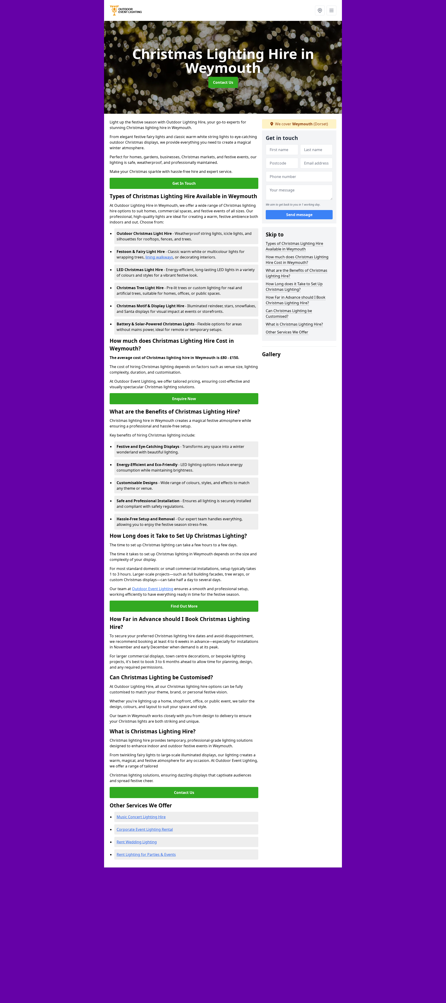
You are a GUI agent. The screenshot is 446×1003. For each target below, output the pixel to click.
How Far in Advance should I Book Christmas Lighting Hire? (295, 300)
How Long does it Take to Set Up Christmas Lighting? (294, 286)
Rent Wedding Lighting (137, 841)
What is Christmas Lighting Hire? (294, 324)
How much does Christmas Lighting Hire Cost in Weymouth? (297, 259)
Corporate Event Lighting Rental (145, 829)
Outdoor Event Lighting (152, 588)
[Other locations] (320, 10)
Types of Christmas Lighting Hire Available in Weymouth (294, 246)
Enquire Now (184, 398)
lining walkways (159, 257)
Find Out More (184, 606)
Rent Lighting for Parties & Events (146, 854)
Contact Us (223, 82)
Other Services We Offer (287, 332)
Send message (299, 214)
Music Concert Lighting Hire (141, 816)
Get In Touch (184, 183)
